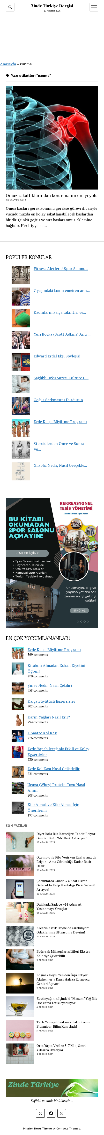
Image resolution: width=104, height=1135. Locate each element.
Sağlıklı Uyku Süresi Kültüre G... (61, 377)
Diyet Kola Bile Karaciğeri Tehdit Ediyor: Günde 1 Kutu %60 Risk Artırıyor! (66, 836)
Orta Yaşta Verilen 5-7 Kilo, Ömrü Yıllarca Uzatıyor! (61, 1047)
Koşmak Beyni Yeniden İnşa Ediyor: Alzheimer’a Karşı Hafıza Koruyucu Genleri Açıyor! (63, 979)
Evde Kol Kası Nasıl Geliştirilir (54, 768)
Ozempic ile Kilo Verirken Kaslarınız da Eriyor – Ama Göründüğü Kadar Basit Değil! (66, 861)
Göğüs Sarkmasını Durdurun (58, 399)
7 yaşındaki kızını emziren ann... (62, 290)
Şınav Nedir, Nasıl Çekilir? (50, 685)
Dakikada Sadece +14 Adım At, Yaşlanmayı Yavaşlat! (59, 906)
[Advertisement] (52, 30)
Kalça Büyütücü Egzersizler (51, 701)
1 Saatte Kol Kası (42, 733)
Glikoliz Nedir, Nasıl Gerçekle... (60, 465)
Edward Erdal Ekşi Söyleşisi (57, 356)
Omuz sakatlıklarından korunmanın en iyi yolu (52, 195)
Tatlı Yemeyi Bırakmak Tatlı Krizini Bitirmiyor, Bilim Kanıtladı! (63, 1024)
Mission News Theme (37, 1128)
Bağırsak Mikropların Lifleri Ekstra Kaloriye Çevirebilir (63, 953)
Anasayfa (8, 64)
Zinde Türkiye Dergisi (52, 5)
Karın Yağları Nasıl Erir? (49, 717)
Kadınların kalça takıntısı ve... (60, 312)
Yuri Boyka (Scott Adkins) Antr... (62, 334)
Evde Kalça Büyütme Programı (60, 421)
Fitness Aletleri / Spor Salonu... (61, 268)
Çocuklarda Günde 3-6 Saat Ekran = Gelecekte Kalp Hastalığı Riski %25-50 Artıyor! (66, 885)
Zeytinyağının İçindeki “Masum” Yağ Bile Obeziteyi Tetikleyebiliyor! (67, 1000)
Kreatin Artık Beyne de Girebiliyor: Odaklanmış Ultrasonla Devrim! (63, 930)
